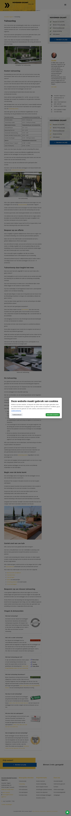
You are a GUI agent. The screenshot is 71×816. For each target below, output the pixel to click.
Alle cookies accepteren (53, 414)
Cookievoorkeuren (16, 414)
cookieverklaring (16, 411)
